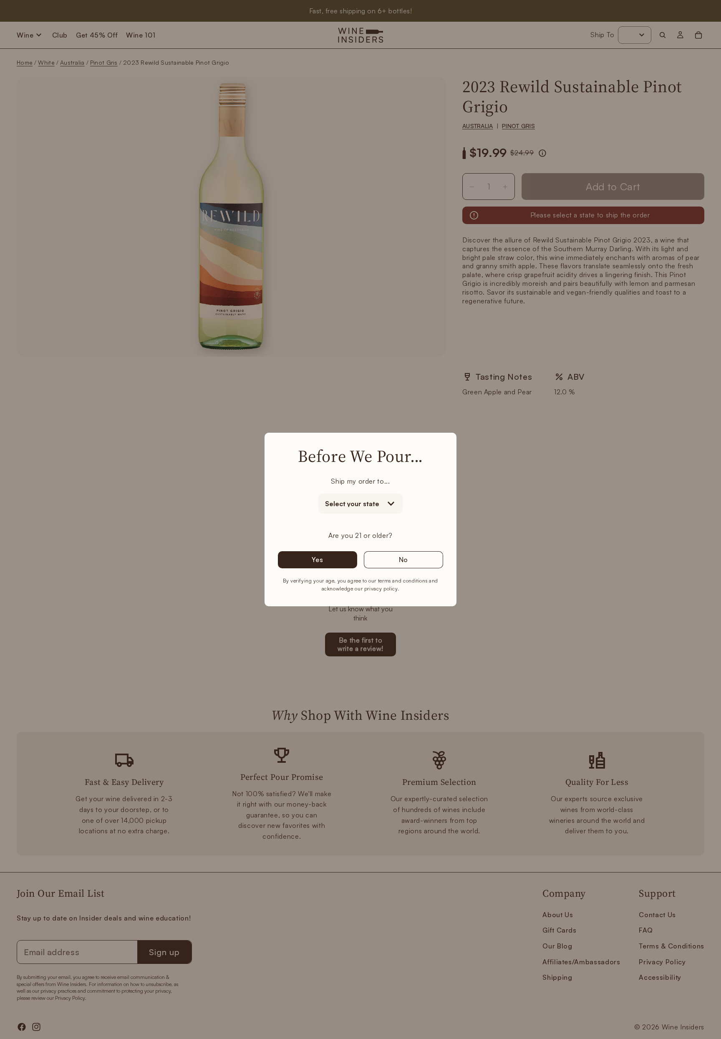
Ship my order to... (360, 481)
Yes (317, 559)
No (403, 559)
